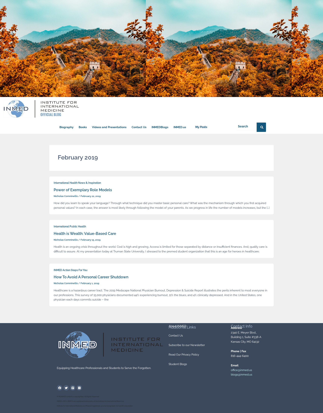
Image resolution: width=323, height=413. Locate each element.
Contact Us (139, 127)
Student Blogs (178, 364)
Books (83, 127)
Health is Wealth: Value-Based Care (85, 233)
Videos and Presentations (109, 127)
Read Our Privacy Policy (184, 354)
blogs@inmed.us (241, 374)
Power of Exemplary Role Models (83, 190)
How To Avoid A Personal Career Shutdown (91, 277)
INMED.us (179, 127)
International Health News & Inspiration (77, 182)
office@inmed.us (241, 370)
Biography (66, 127)
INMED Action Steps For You (70, 270)
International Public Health (70, 226)
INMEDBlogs (160, 127)
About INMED (177, 326)
